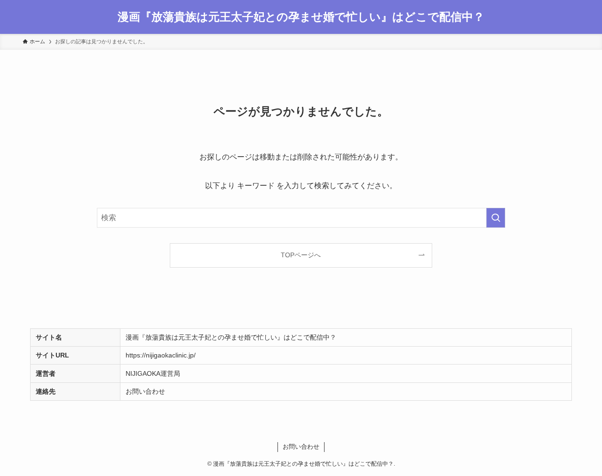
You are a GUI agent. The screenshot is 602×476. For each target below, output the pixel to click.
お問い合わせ (145, 391)
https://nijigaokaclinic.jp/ (161, 355)
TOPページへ (301, 255)
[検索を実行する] (495, 218)
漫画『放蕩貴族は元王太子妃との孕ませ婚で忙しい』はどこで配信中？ (301, 17)
